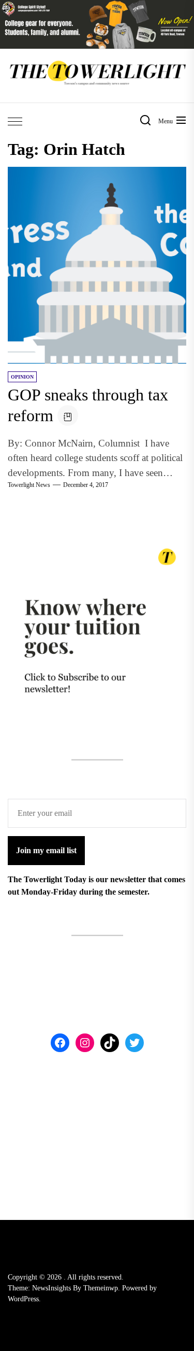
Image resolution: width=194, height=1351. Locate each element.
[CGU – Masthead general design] (97, 6)
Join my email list (46, 850)
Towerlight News (29, 484)
